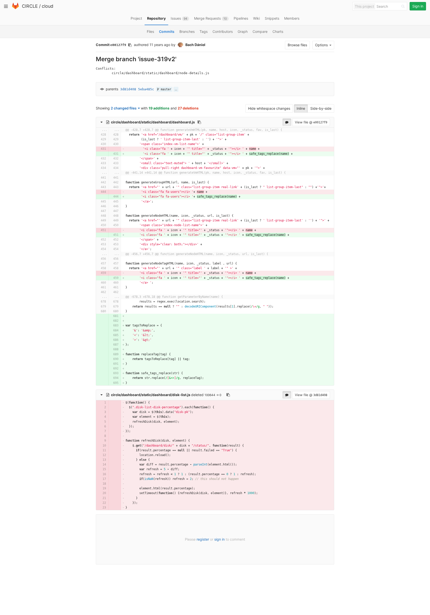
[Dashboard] (15, 8)
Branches (187, 31)
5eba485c (146, 89)
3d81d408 (128, 89)
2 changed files (124, 108)
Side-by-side (320, 108)
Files (150, 31)
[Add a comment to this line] (96, 135)
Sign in (417, 6)
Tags (204, 31)
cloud (47, 6)
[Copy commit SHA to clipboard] (130, 45)
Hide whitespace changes (269, 108)
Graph (243, 31)
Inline (301, 108)
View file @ (311, 122)
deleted (158, 395)
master (165, 89)
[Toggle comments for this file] (286, 122)
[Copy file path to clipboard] (199, 122)
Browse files (297, 45)
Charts (277, 31)
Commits (166, 31)
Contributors (223, 31)
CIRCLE (30, 6)
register (203, 539)
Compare (260, 31)
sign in (219, 539)
